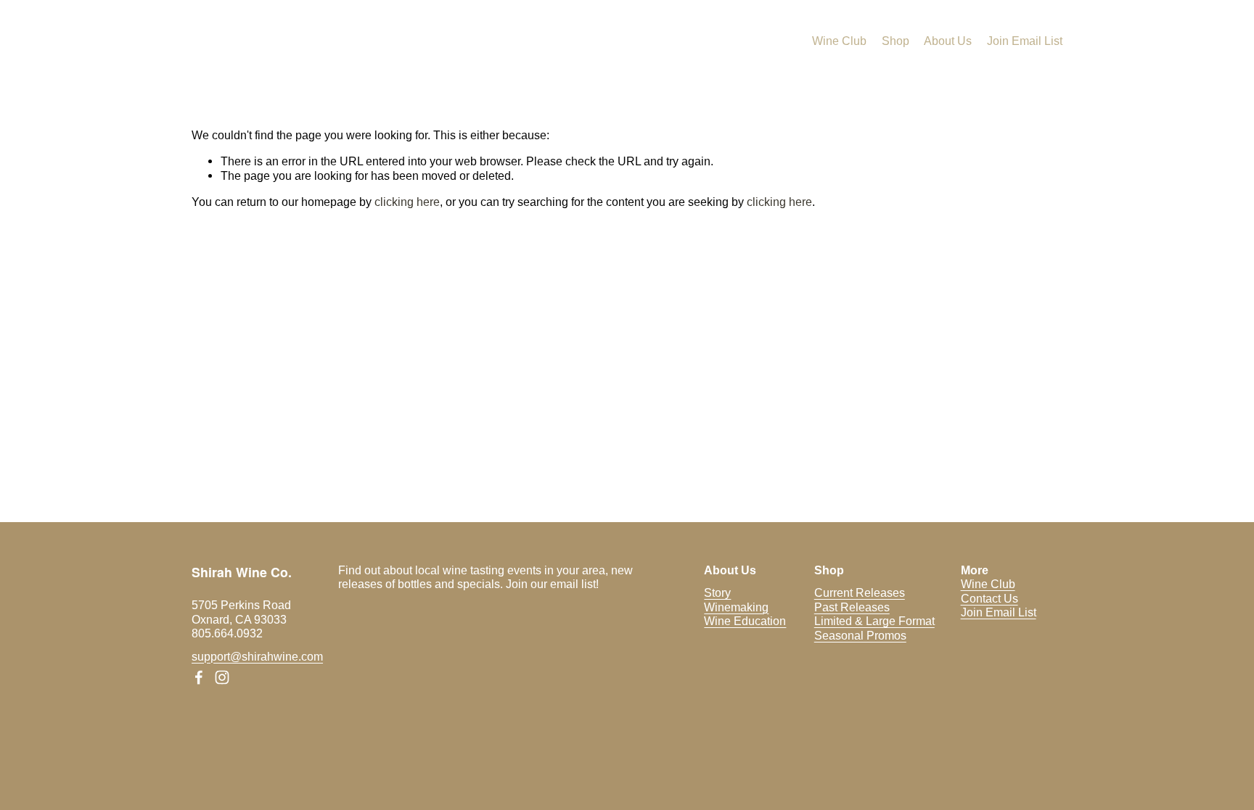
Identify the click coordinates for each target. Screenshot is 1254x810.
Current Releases (859, 592)
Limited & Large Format (874, 620)
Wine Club (839, 40)
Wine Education (745, 620)
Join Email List (1024, 40)
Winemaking (736, 606)
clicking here (407, 201)
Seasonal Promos (860, 635)
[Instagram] (222, 677)
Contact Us (989, 598)
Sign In (1129, 14)
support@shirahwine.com (257, 656)
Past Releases (852, 606)
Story (717, 592)
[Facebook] (199, 677)
